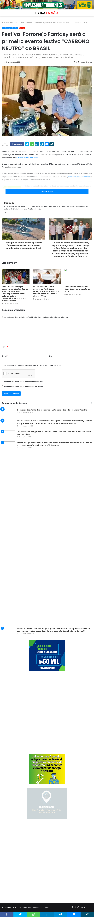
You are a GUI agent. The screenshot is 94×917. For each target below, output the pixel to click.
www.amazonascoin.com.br (79, 176)
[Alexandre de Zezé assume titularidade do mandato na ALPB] (78, 276)
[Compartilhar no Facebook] (17, 144)
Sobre (89, 907)
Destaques (13, 23)
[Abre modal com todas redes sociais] (51, 144)
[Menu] (3, 14)
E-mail (5, 356)
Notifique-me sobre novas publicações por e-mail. (23, 386)
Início (5, 23)
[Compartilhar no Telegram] (42, 144)
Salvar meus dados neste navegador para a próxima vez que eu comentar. (33, 365)
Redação (9, 202)
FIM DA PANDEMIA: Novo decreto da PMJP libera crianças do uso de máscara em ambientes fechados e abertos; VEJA (46, 291)
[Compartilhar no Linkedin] (37, 144)
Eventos (14, 28)
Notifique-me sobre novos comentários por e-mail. (24, 382)
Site (50, 356)
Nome (5, 347)
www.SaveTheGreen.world (27, 158)
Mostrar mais (46, 191)
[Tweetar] (27, 144)
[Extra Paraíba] (47, 13)
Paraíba (22, 28)
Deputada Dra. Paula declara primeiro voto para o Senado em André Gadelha (52, 410)
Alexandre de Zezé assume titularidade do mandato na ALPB (77, 289)
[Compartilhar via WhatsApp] (32, 144)
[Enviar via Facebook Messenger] (47, 144)
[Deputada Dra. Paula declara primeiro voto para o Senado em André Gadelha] (8, 413)
